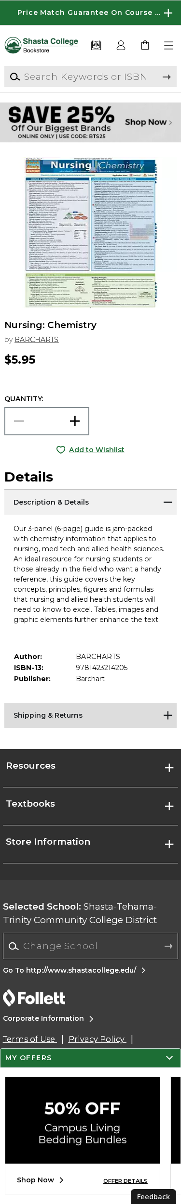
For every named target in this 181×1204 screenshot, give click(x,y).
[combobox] (90, 946)
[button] (90, 12)
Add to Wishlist (97, 449)
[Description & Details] (90, 501)
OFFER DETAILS (125, 1181)
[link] (145, 45)
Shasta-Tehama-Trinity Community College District (80, 913)
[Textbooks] (96, 45)
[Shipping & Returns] (90, 714)
